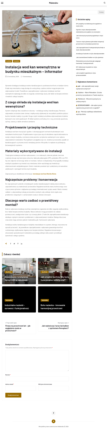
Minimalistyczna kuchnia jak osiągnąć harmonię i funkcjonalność (88, 62)
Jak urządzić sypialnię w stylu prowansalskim (86, 74)
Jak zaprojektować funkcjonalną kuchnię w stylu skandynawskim (90, 49)
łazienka (16, 61)
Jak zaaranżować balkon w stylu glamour (89, 57)
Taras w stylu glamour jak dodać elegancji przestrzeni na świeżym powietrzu (90, 43)
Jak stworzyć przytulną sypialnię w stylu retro (89, 37)
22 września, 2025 (13, 76)
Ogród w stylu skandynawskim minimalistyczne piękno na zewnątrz (88, 31)
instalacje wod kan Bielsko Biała (44, 174)
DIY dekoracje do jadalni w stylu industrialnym (86, 68)
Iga (79, 112)
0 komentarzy (27, 76)
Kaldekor (81, 92)
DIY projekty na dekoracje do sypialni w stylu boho (89, 25)
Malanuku (53, 3)
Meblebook (81, 99)
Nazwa (8, 375)
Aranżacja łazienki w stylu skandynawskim (90, 53)
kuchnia (8, 61)
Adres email (9, 384)
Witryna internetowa (45, 384)
